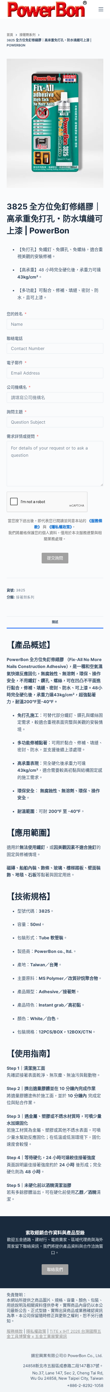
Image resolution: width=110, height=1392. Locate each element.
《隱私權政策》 (60, 526)
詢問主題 (15, 411)
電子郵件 (15, 362)
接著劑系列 (25, 597)
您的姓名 (15, 313)
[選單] (101, 9)
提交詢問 (55, 557)
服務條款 (15, 1331)
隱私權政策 (36, 1331)
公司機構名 (17, 387)
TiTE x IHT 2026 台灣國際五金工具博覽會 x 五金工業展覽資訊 (54, 1334)
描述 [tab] (55, 622)
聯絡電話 (15, 338)
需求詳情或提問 (21, 436)
